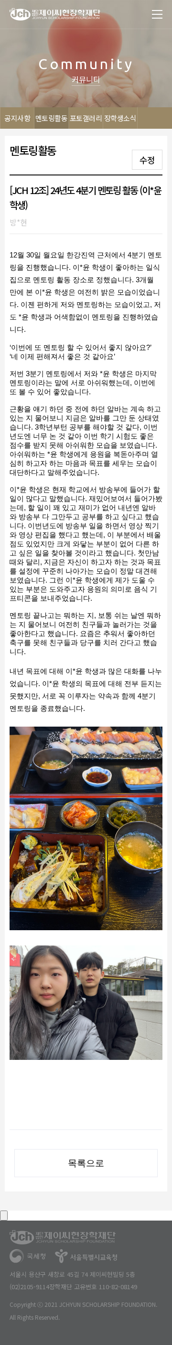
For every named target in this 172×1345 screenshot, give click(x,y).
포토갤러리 (86, 118)
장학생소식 (120, 118)
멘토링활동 (51, 118)
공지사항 (17, 118)
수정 (147, 160)
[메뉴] (157, 14)
